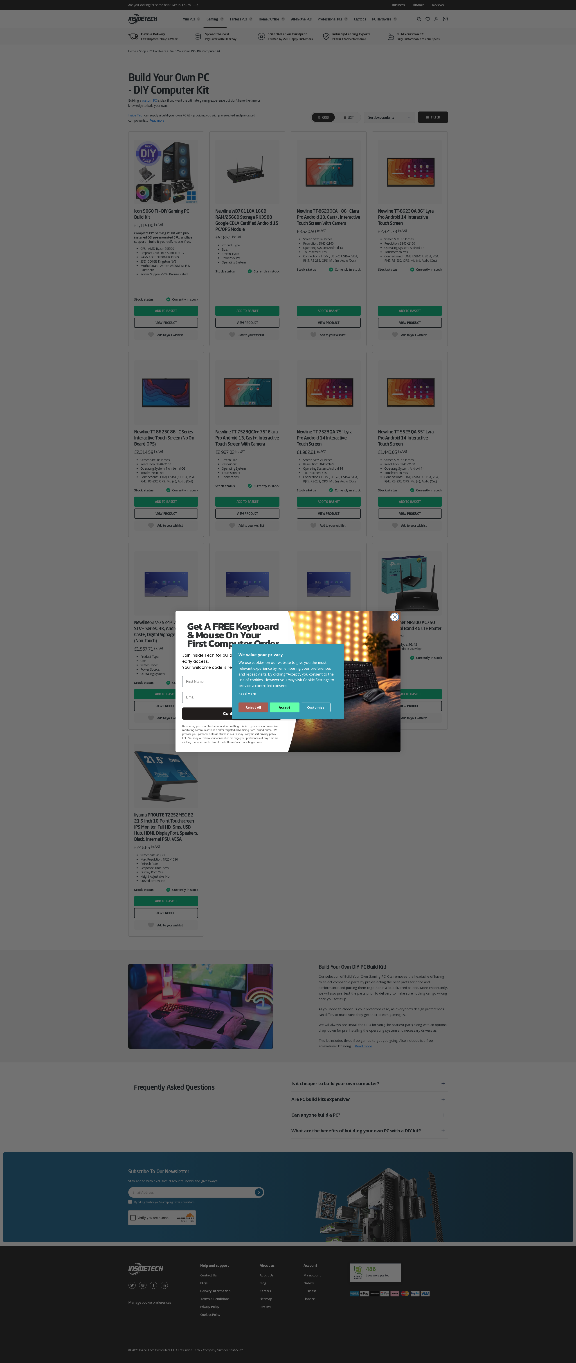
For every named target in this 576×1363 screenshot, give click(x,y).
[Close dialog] (395, 617)
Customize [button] (315, 707)
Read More (247, 694)
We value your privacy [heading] (260, 654)
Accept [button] (284, 707)
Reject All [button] (253, 707)
